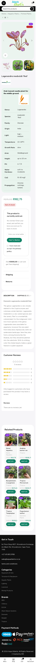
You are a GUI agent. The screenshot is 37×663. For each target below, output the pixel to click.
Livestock (5, 587)
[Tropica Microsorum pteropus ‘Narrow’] (24, 472)
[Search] (32, 9)
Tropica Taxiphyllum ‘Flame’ (10, 513)
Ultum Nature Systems (9, 611)
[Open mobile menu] (4, 3)
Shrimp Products (7, 590)
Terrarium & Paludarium (9, 576)
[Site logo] (18, 3)
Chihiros (4, 604)
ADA (3, 600)
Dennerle (5, 614)
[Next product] (7, 17)
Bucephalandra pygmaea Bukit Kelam (11, 483)
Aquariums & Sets (7, 573)
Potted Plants (26, 14)
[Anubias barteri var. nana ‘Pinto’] (24, 439)
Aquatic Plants (13, 14)
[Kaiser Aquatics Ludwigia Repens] (11, 439)
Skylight (4, 618)
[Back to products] (5, 17)
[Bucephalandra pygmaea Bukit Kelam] (11, 472)
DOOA (4, 607)
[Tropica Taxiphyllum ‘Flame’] (11, 502)
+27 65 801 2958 (8, 554)
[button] (4, 40)
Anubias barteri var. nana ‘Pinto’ (24, 450)
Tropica (22, 453)
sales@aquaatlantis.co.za (11, 559)
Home (4, 14)
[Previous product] (3, 17)
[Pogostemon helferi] (24, 502)
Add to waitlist (14, 240)
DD (22, 654)
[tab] (9, 295)
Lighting (4, 583)
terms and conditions (9, 564)
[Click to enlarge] (5, 55)
